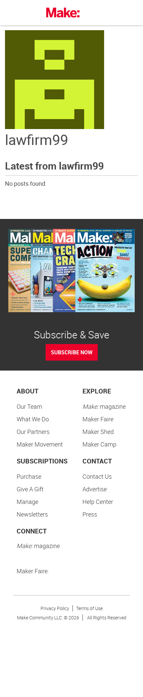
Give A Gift (30, 489)
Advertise (94, 489)
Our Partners (33, 432)
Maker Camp (99, 444)
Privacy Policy (55, 608)
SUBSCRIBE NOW (71, 352)
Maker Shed (98, 432)
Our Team (29, 406)
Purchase (29, 476)
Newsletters (32, 514)
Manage (27, 502)
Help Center (97, 502)
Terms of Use (89, 608)
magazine (104, 406)
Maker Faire (97, 419)
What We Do (33, 419)
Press (89, 514)
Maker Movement (40, 444)
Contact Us (97, 476)
